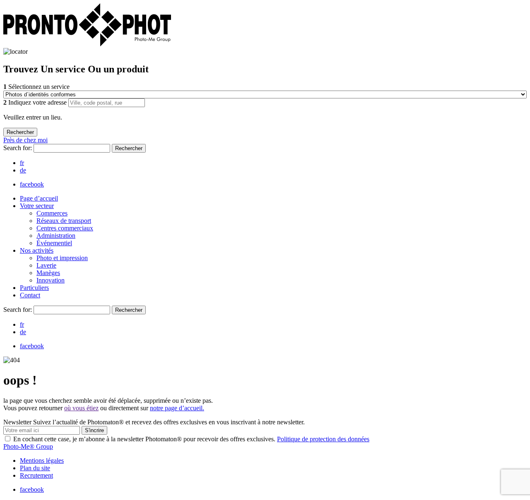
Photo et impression (62, 257)
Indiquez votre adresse (35, 102)
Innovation (50, 280)
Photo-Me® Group (28, 446)
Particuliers (34, 287)
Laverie (46, 265)
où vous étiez (81, 407)
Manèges (48, 272)
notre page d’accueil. (177, 407)
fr (22, 162)
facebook (32, 184)
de (23, 170)
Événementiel (54, 242)
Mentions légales (42, 460)
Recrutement (36, 475)
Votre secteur (37, 205)
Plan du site (35, 467)
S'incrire (94, 430)
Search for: (18, 147)
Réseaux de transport (63, 220)
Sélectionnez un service (36, 86)
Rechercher (128, 148)
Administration (55, 235)
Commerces (51, 213)
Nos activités (36, 250)
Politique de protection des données (323, 439)
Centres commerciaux (64, 228)
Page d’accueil (39, 198)
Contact (30, 295)
